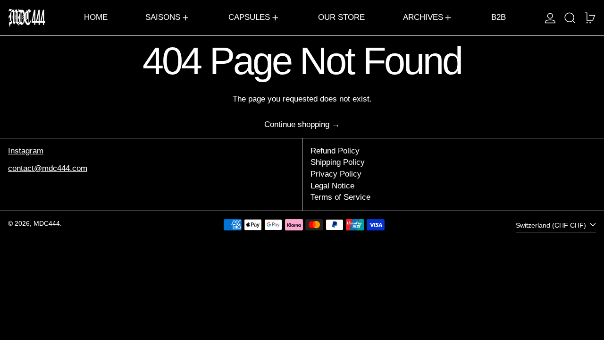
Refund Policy (335, 150)
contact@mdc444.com (47, 168)
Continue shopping (296, 124)
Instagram (25, 150)
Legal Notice (332, 185)
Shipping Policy (337, 162)
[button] (570, 17)
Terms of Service (340, 197)
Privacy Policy (335, 174)
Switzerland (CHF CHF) (552, 225)
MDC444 (47, 223)
